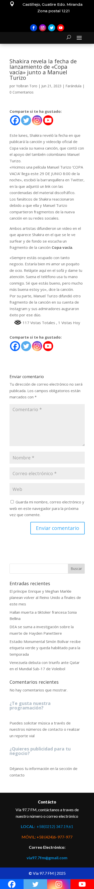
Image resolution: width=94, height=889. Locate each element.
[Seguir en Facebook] (33, 27)
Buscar (76, 568)
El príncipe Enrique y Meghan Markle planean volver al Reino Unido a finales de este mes (45, 597)
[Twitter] (26, 120)
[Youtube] (48, 120)
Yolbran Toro (26, 86)
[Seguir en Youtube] (60, 27)
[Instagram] (37, 120)
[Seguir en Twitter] (51, 27)
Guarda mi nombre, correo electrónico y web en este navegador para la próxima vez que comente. (47, 508)
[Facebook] (15, 120)
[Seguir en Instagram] (42, 27)
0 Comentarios (22, 92)
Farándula (73, 86)
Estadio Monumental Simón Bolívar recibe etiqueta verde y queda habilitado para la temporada (45, 648)
